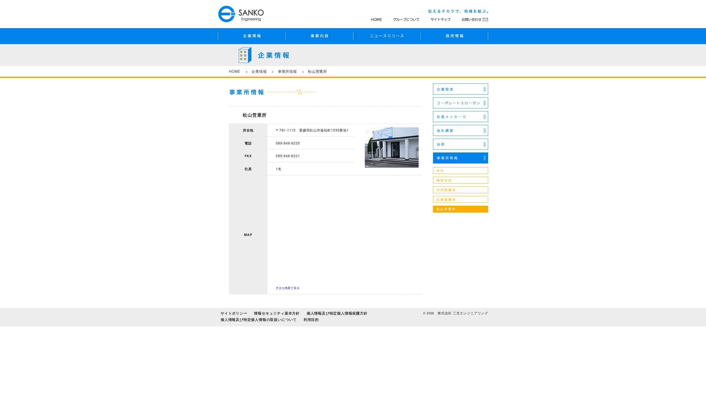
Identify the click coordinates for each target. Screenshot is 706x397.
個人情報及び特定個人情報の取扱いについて (259, 319)
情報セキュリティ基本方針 (277, 313)
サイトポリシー (234, 313)
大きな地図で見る (287, 288)
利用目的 (311, 319)
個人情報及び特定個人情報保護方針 (337, 313)
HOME (234, 71)
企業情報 (259, 71)
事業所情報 (287, 71)
